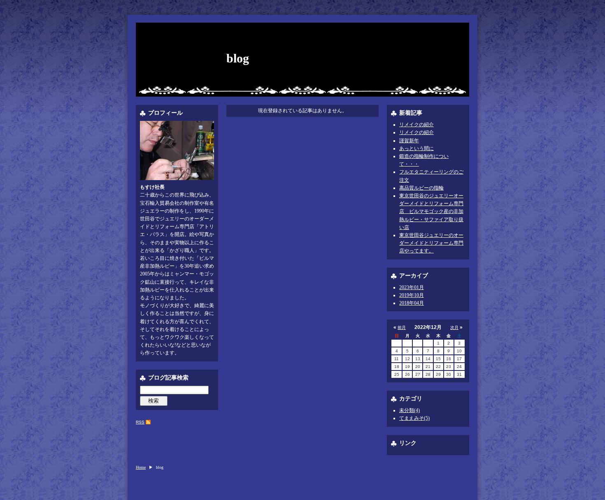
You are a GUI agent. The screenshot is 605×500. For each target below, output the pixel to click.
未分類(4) (409, 410)
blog (237, 58)
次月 (454, 327)
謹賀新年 (409, 141)
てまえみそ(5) (414, 418)
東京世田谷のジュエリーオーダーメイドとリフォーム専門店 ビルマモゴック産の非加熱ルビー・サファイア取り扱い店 (431, 211)
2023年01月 (411, 287)
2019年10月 (411, 295)
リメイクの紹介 (416, 124)
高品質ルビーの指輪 (421, 188)
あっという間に (416, 148)
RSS (140, 422)
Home (141, 467)
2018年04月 (411, 303)
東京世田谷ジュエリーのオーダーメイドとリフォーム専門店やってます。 (431, 243)
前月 (402, 327)
